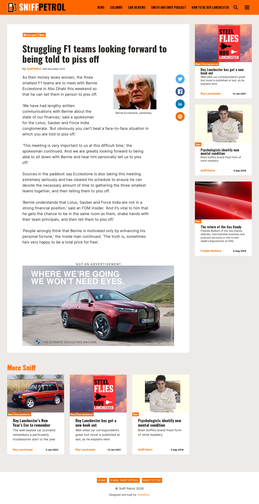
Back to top (152, 480)
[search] (235, 7)
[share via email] (180, 116)
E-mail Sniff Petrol (124, 480)
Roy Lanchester (22, 414)
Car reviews (136, 7)
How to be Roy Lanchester (210, 7)
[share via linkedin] (180, 104)
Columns (116, 7)
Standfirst (143, 494)
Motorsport (30, 35)
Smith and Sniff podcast (168, 7)
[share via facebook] (180, 91)
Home (102, 480)
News (100, 7)
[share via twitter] (180, 79)
